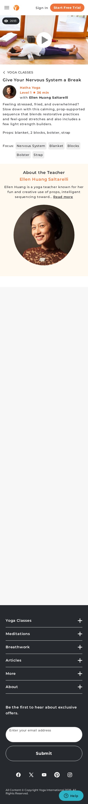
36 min (43, 93)
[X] (31, 774)
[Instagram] (70, 774)
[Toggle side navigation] (7, 7)
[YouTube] (44, 774)
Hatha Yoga (30, 88)
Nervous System (31, 146)
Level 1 (26, 93)
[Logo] (16, 8)
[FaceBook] (18, 774)
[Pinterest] (57, 774)
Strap (38, 155)
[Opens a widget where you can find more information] (71, 796)
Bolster (23, 155)
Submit (44, 753)
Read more (63, 197)
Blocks (73, 146)
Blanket (56, 146)
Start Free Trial (67, 8)
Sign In (42, 8)
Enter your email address (30, 730)
